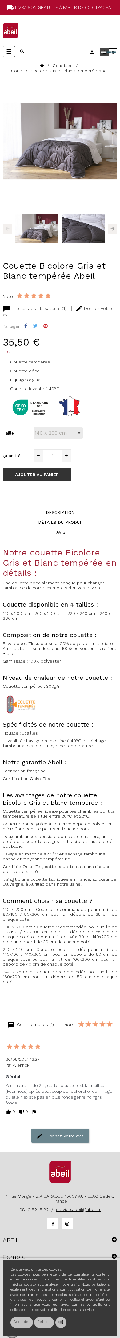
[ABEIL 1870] (10, 30)
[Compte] (92, 52)
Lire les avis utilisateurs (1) (39, 308)
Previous (7, 229)
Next (112, 229)
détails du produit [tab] (61, 522)
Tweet (35, 326)
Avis (61, 532)
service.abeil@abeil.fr (78, 1209)
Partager (25, 326)
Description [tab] (60, 512)
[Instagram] (67, 1223)
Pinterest (45, 326)
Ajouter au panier (37, 474)
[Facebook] (52, 1223)
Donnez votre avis (64, 1135)
